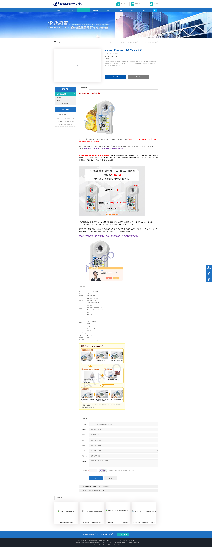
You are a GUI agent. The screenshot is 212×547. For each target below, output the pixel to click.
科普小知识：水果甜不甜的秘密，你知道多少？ (66, 118)
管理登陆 (125, 540)
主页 (118, 42)
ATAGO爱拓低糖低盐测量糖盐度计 (92, 522)
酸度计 (58, 100)
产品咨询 (115, 77)
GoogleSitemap (130, 540)
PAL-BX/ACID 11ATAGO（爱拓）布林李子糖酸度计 (98, 486)
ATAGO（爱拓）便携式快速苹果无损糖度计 (144, 522)
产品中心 (122, 42)
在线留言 (132, 10)
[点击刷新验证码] (103, 470)
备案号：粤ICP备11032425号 (105, 540)
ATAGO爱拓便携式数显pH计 (66, 522)
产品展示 (83, 10)
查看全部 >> (65, 103)
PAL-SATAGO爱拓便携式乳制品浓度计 (95, 490)
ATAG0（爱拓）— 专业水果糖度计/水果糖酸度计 (66, 121)
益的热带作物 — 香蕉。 (62, 114)
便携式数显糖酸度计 (129, 42)
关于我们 (71, 10)
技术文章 (107, 10)
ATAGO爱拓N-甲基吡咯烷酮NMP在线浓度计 (118, 522)
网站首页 (59, 10)
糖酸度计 (137, 42)
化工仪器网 (120, 540)
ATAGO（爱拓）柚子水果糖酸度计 (64, 124)
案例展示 (120, 10)
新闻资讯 (95, 10)
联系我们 (144, 10)
